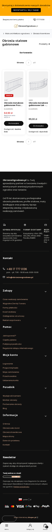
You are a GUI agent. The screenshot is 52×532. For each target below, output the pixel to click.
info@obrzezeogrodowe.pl (20, 277)
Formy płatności (10, 307)
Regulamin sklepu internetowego (18, 348)
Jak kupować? (9, 335)
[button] (25, 291)
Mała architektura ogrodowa (17, 33)
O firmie (6, 424)
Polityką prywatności (21, 487)
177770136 (40, 20)
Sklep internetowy (25, 517)
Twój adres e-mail (12, 473)
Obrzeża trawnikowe (41, 33)
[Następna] (48, 8)
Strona (20, 62)
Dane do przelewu (11, 440)
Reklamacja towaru (12, 320)
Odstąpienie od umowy (13, 316)
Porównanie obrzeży (12, 404)
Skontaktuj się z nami (26, 10)
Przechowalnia (9, 376)
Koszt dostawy (9, 312)
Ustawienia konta (11, 380)
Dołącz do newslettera (16, 477)
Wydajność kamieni (12, 396)
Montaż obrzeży (10, 400)
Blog (5, 408)
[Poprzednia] (3, 8)
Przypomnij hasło (10, 368)
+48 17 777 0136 (17, 269)
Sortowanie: (26, 52)
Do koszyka (14, 123)
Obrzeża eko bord (11, 428)
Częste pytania (9, 340)
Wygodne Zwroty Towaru (14, 303)
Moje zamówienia (11, 372)
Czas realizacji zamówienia (15, 299)
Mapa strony (8, 436)
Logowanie (8, 363)
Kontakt (6, 444)
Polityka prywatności (12, 344)
